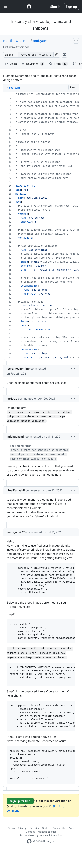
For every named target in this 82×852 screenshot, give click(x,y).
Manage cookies (47, 831)
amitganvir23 (16, 532)
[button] (56, 55)
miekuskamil (16, 436)
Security (34, 828)
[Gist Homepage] (29, 6)
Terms (11, 828)
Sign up (71, 7)
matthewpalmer (16, 41)
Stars (60, 63)
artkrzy (12, 398)
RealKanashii (16, 490)
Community (59, 828)
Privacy (22, 828)
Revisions (34, 63)
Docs (71, 828)
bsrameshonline (18, 368)
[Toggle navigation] (5, 6)
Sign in (55, 7)
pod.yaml (40, 41)
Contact (30, 831)
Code (13, 63)
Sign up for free (20, 801)
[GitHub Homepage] (29, 841)
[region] (41, 226)
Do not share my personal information (41, 835)
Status (45, 828)
